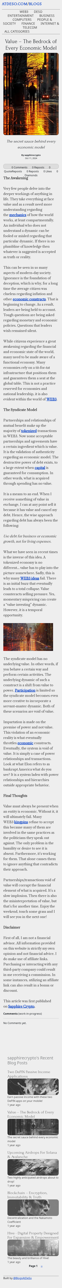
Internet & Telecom (41, 25)
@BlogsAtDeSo (22, 1278)
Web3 (24, 11)
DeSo (38, 11)
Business (47, 15)
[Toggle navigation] (55, 4)
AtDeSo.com (14, 4)
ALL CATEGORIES (17, 31)
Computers (22, 19)
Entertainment (21, 15)
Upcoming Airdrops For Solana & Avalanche (32, 1154)
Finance (28, 23)
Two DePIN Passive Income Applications (28, 1074)
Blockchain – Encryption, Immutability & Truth (27, 1195)
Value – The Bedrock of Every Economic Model (30, 1114)
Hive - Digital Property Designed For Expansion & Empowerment (33, 1235)
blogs (35, 4)
